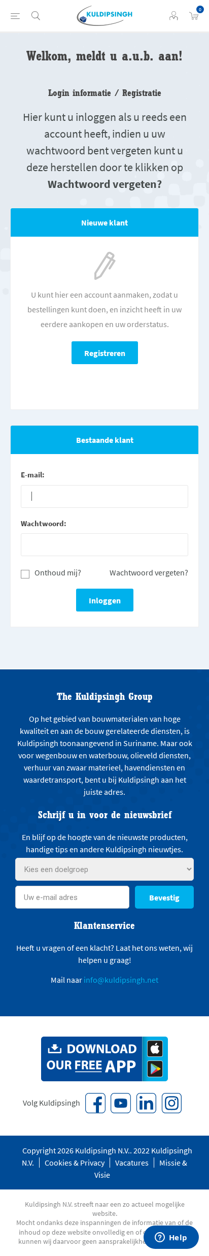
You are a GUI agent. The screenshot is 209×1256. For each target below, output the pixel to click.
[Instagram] (171, 1103)
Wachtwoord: (43, 523)
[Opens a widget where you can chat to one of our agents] (171, 1238)
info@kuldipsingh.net (121, 980)
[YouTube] (121, 1103)
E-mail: (33, 474)
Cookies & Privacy (74, 1162)
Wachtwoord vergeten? (149, 572)
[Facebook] (95, 1103)
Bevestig (164, 897)
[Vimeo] (146, 1103)
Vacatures (132, 1162)
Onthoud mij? (57, 572)
